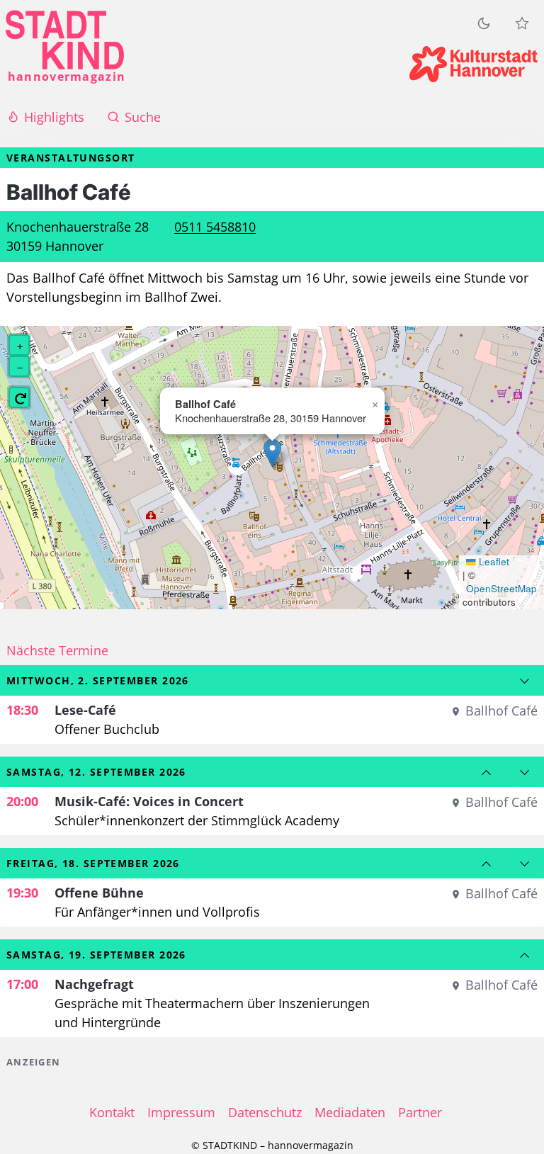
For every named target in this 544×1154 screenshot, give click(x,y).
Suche (143, 116)
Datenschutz (265, 1112)
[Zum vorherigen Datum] (486, 772)
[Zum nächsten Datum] (525, 681)
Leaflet (492, 561)
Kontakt (112, 1112)
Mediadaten (349, 1112)
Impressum (181, 1112)
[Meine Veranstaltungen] (522, 23)
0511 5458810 (215, 226)
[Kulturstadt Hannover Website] (473, 64)
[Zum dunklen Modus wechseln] (484, 23)
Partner (420, 1112)
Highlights (54, 116)
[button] (272, 453)
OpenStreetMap (501, 588)
